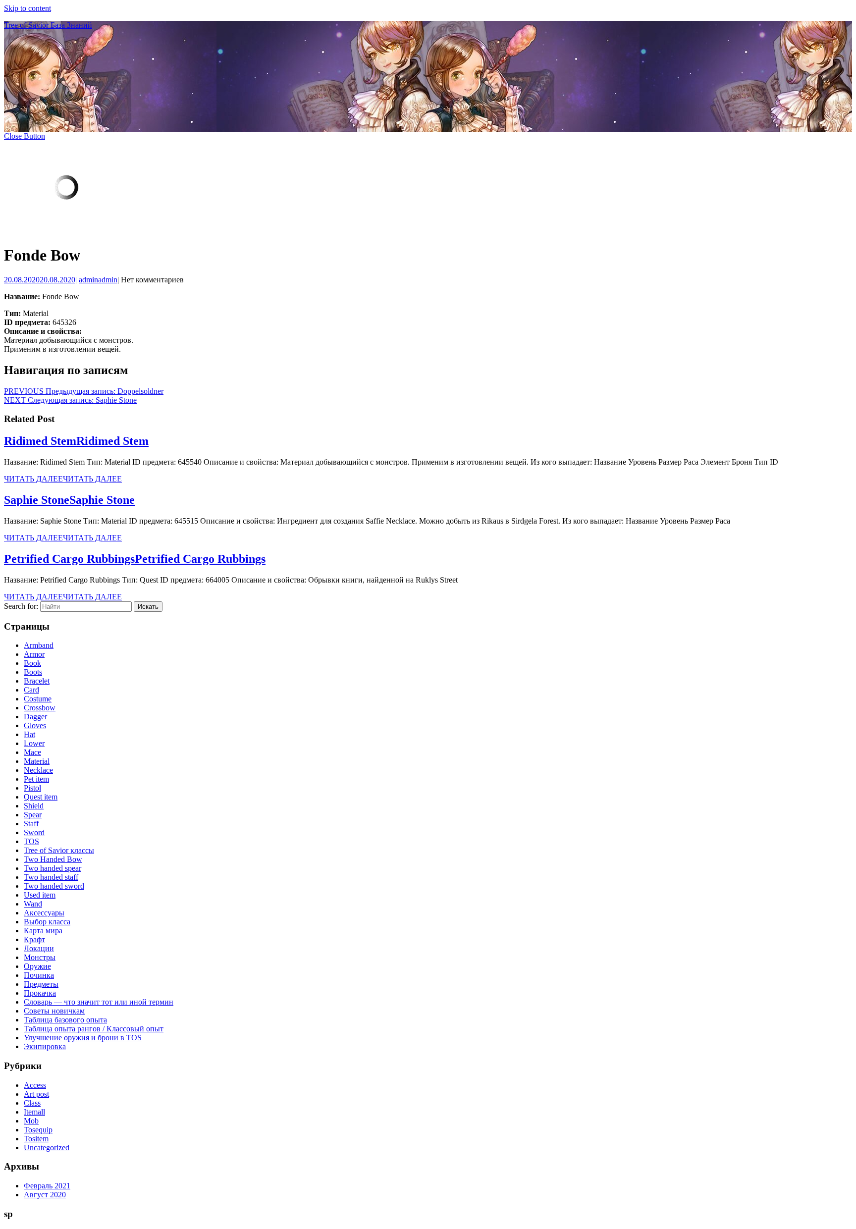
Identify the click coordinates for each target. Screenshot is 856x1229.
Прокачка (40, 993)
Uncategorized (46, 1147)
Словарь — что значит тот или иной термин (98, 1002)
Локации (39, 948)
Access (35, 1085)
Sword (34, 832)
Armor (34, 654)
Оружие (37, 966)
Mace (32, 752)
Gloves (35, 725)
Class (32, 1103)
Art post (36, 1094)
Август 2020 (45, 1194)
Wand (33, 904)
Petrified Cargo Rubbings (135, 558)
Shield (34, 806)
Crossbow (39, 707)
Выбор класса (47, 921)
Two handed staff (51, 877)
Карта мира (43, 930)
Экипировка (45, 1046)
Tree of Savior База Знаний (48, 25)
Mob (31, 1121)
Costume (38, 699)
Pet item (36, 779)
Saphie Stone (69, 499)
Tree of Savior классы (59, 850)
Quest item (40, 797)
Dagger (35, 716)
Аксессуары (44, 912)
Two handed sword (54, 886)
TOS (31, 841)
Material (37, 761)
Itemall (34, 1112)
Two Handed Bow (53, 859)
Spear (33, 814)
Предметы (41, 984)
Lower (34, 743)
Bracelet (37, 681)
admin (98, 279)
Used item (39, 895)
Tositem (36, 1138)
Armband (39, 645)
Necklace (38, 770)
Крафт (34, 939)
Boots (33, 672)
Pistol (32, 788)
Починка (39, 975)
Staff (31, 823)
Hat (29, 734)
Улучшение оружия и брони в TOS (83, 1037)
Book (32, 663)
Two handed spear (52, 868)
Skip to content (27, 8)
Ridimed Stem (76, 440)
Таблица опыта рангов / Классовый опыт (93, 1028)
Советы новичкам (54, 1011)
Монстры (39, 957)
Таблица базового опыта (65, 1019)
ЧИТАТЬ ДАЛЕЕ (63, 479)
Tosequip (38, 1129)
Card (31, 690)
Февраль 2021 (47, 1185)
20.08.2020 (39, 279)
